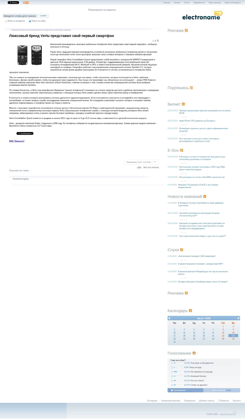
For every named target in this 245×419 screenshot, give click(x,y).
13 (204, 332)
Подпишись (178, 88)
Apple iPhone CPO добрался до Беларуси (197, 121)
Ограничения (189, 401)
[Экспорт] (26, 3)
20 (204, 336)
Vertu (149, 167)
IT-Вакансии (224, 401)
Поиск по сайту (39, 21)
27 (204, 339)
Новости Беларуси (233, 3)
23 (233, 336)
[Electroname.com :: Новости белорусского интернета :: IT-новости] (202, 21)
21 (213, 336)
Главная (166, 3)
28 (213, 339)
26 (194, 339)
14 (213, 332)
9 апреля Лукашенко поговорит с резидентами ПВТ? (200, 264)
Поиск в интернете (16, 21)
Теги (145, 167)
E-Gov (187, 3)
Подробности (199, 3)
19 (194, 336)
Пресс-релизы (215, 3)
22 (223, 336)
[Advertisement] (84, 150)
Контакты (237, 401)
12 (194, 332)
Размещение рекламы (170, 401)
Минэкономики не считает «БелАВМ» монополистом (202, 177)
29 (223, 339)
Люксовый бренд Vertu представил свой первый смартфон (49, 30)
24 (175, 339)
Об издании (152, 401)
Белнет (177, 3)
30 (233, 339)
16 (233, 332)
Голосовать (180, 390)
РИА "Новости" (17, 141)
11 (184, 332)
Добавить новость (207, 401)
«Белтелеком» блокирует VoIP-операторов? (197, 256)
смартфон (155, 167)
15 (223, 332)
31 (175, 342)
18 (184, 336)
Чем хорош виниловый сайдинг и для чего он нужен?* (202, 236)
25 (184, 339)
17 (175, 336)
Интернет (22, 30)
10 (175, 332)
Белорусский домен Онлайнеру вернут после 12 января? (202, 282)
